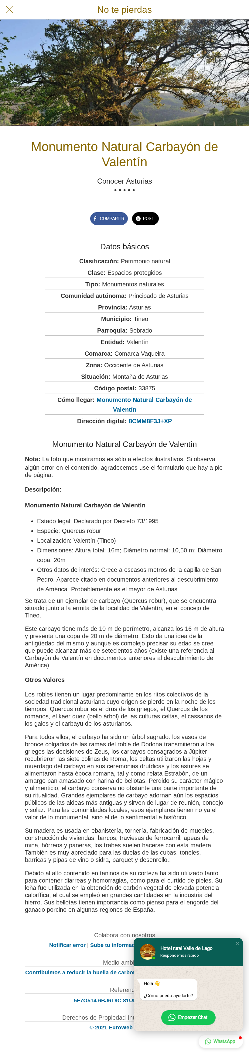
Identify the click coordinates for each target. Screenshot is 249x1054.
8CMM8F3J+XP (150, 421)
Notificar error (67, 945)
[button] (237, 943)
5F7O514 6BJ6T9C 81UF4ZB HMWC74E (125, 1000)
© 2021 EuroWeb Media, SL (125, 1028)
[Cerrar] (9, 9)
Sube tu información (116, 945)
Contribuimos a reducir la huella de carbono (82, 972)
